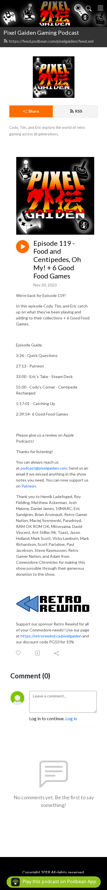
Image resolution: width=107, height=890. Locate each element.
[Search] (89, 8)
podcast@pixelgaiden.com (44, 468)
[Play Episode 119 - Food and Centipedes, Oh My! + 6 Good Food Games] (22, 246)
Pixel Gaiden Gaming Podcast (41, 32)
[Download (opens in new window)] (38, 653)
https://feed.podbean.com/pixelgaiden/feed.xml (51, 41)
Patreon (28, 486)
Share (33, 111)
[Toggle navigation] (100, 8)
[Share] (57, 653)
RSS (78, 111)
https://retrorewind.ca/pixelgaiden (51, 635)
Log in (71, 718)
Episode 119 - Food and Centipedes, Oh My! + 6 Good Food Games (57, 259)
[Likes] (18, 653)
